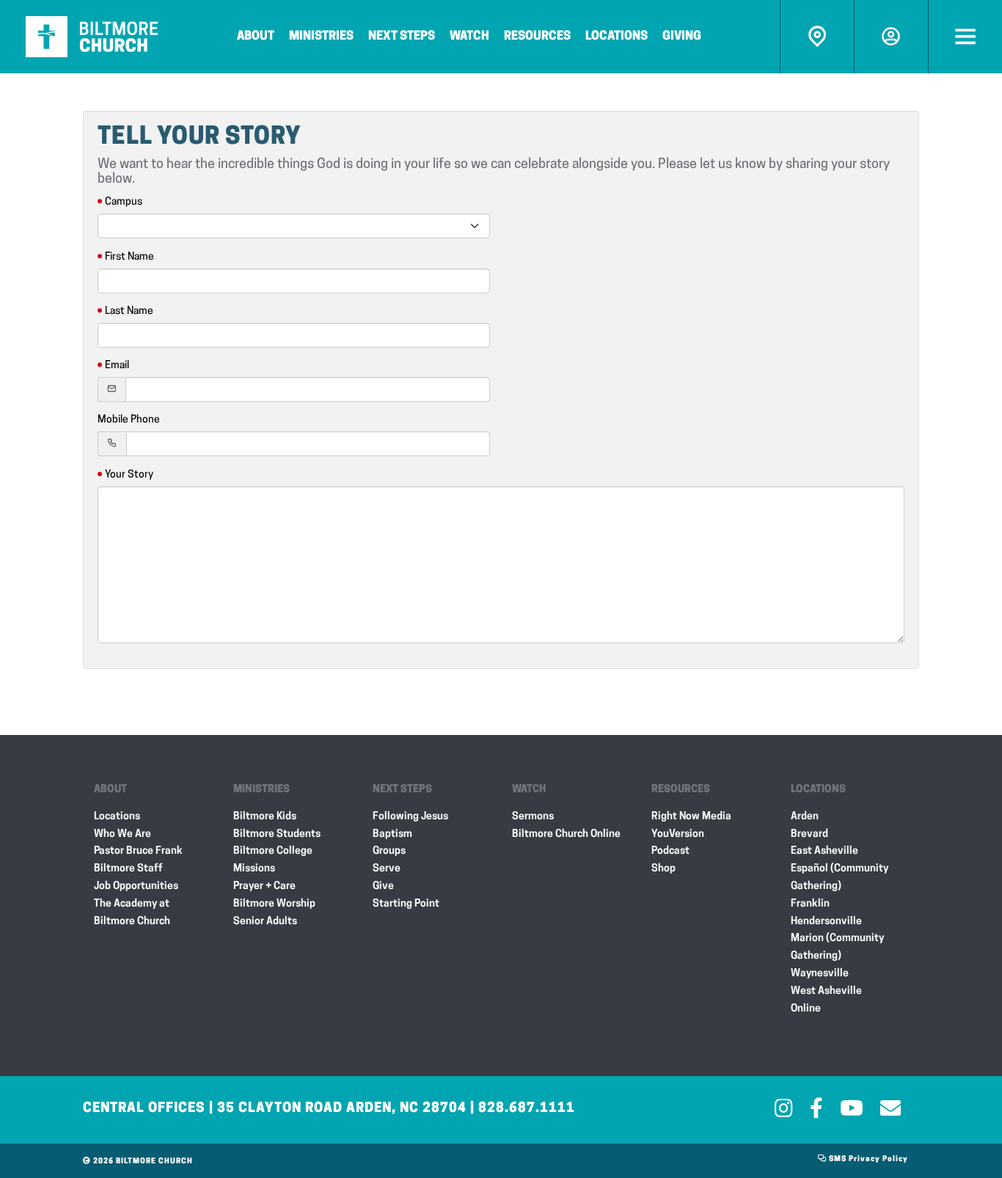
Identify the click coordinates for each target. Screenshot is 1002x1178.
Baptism (392, 834)
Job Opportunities (136, 886)
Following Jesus (410, 816)
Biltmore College (272, 851)
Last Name (129, 311)
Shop (663, 868)
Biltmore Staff (128, 868)
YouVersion (677, 834)
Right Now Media (691, 816)
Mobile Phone (129, 419)
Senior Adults (265, 921)
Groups (389, 851)
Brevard (809, 834)
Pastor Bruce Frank (138, 851)
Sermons (533, 816)
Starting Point (406, 904)
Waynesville (820, 973)
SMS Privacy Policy (867, 1159)
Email (117, 365)
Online (806, 1008)
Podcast (670, 851)
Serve (387, 868)
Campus (123, 202)
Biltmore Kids (264, 816)
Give (383, 886)
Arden (805, 816)
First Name (129, 257)
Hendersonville (826, 921)
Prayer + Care (264, 886)
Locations (616, 37)
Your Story (129, 474)
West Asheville (826, 991)
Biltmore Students (277, 834)
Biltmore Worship (274, 904)
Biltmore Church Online (566, 834)
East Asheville (824, 851)
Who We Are (122, 834)
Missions (254, 868)
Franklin (810, 904)
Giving (681, 37)
